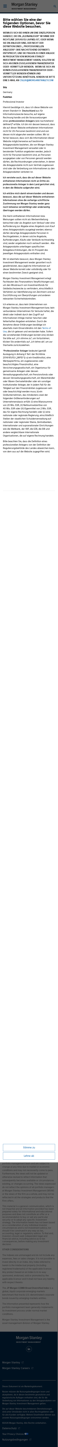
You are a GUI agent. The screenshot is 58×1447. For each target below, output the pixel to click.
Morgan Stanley (11, 1362)
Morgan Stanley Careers (16, 1368)
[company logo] (24, 6)
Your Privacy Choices (13, 1434)
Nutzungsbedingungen (15, 1439)
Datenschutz (9, 1428)
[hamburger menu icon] (5, 6)
